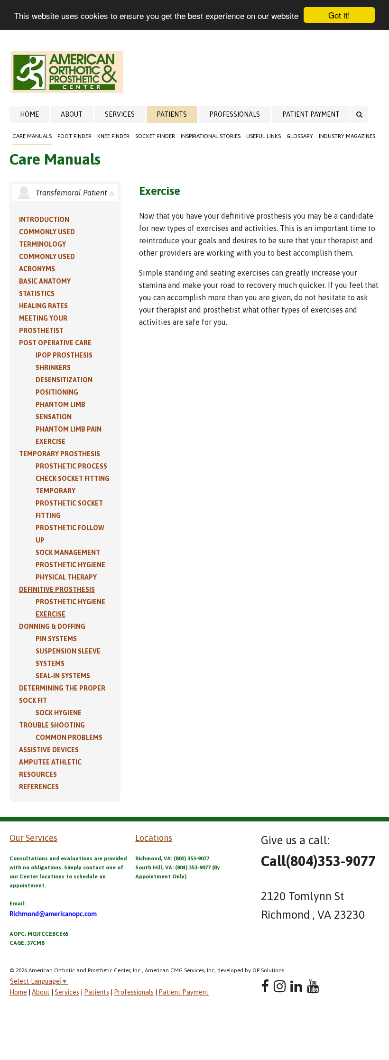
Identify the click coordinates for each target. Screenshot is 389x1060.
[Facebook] (265, 986)
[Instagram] (280, 986)
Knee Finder (113, 136)
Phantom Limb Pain (69, 429)
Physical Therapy (66, 577)
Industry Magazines (347, 136)
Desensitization (64, 380)
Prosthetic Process (71, 466)
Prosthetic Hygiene (70, 565)
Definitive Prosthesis (57, 589)
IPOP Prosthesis (64, 355)
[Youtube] (313, 986)
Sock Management (68, 552)
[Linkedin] (296, 986)
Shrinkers (53, 367)
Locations (153, 838)
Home (29, 114)
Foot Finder (74, 136)
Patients (172, 114)
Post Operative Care (55, 343)
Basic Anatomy (45, 281)
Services (120, 114)
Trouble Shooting (52, 725)
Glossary (300, 136)
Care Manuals (32, 136)
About (72, 114)
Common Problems (69, 737)
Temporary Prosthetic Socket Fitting (69, 503)
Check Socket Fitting (73, 478)
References (39, 787)
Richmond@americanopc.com (53, 914)
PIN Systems (56, 639)
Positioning (57, 392)
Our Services (33, 838)
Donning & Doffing (52, 626)
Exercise (50, 441)
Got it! (339, 15)
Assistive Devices (49, 750)
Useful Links (263, 136)
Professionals (234, 114)
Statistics (37, 293)
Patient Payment (311, 114)
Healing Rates (43, 306)
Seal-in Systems (63, 676)
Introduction (44, 219)
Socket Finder (155, 136)
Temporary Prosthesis (59, 454)
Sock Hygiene (59, 713)
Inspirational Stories (211, 136)
